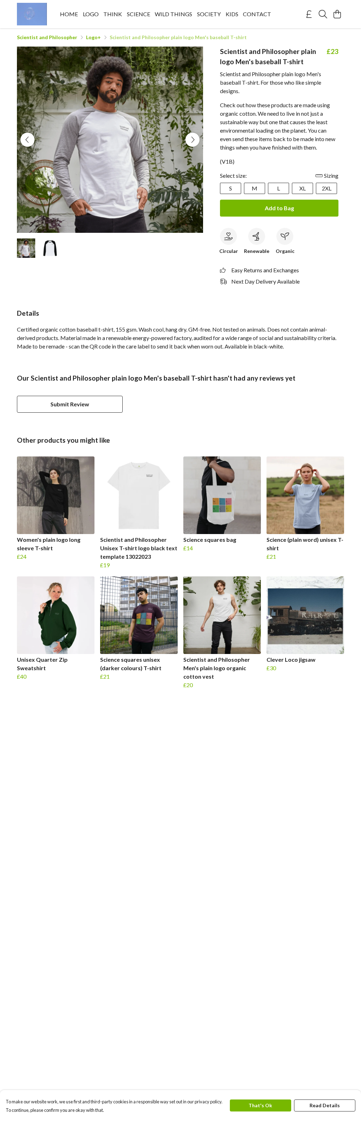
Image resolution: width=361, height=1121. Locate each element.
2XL (326, 188)
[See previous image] (27, 140)
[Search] (323, 14)
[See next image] (192, 140)
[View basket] (337, 14)
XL (302, 188)
